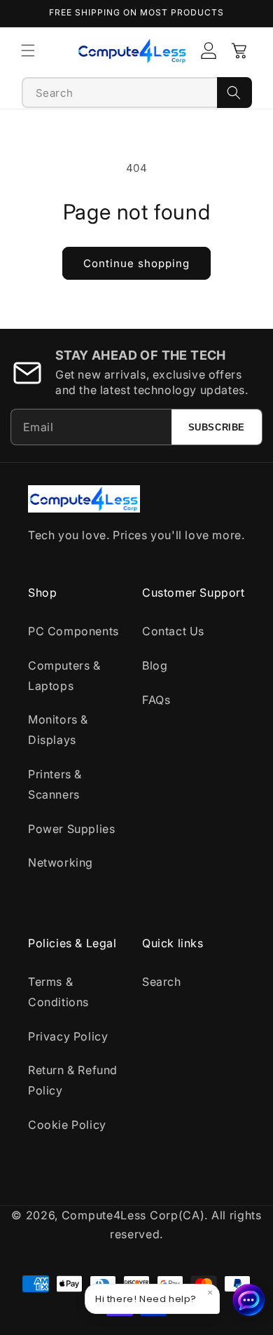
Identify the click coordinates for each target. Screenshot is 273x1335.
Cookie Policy (67, 1125)
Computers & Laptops (64, 675)
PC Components (73, 631)
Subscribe (216, 427)
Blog (154, 665)
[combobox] (120, 92)
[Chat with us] (249, 1300)
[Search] (234, 92)
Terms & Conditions (58, 992)
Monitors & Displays (58, 729)
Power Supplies (71, 829)
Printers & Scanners (55, 784)
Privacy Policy (68, 1036)
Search (161, 982)
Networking (60, 862)
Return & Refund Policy (73, 1080)
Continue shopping (136, 263)
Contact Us (173, 631)
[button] (28, 50)
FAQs (156, 700)
